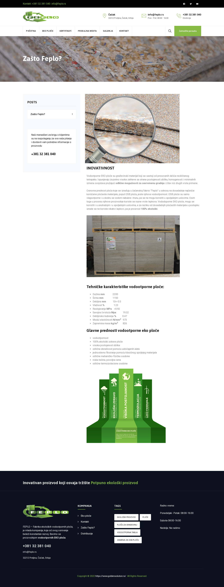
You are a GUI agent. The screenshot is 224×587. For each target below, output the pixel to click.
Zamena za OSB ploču (128, 540)
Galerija (108, 31)
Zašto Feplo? (37, 114)
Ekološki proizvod (126, 517)
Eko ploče (47, 31)
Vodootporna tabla (127, 532)
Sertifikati (65, 31)
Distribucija (87, 533)
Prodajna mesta (87, 31)
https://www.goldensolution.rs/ (110, 576)
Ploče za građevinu (127, 525)
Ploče (145, 517)
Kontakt (124, 31)
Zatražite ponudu (188, 31)
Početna (31, 31)
